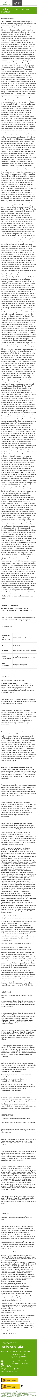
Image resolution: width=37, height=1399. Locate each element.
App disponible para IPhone (20, 1363)
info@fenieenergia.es (20, 657)
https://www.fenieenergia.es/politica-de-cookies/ (16, 918)
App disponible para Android (20, 1361)
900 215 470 (6, 1366)
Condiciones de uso (18, 1354)
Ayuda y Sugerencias (18, 1357)
